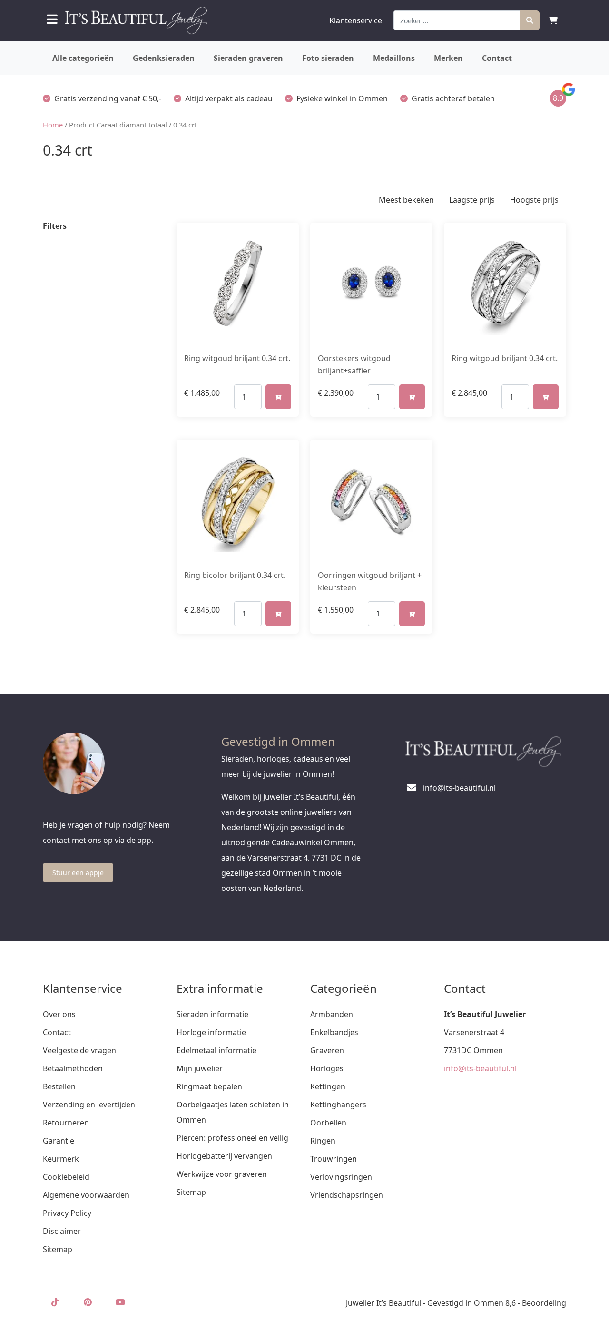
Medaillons (394, 58)
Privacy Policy (67, 1213)
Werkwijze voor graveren (222, 1174)
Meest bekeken (406, 200)
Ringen (322, 1140)
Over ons (59, 1014)
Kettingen (327, 1086)
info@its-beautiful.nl (480, 1068)
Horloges (327, 1068)
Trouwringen (333, 1159)
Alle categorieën (83, 58)
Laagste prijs (472, 200)
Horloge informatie (211, 1032)
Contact (497, 58)
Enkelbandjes (334, 1032)
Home (53, 124)
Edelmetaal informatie (216, 1050)
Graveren (327, 1050)
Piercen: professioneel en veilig (232, 1138)
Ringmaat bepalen (209, 1086)
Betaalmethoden (73, 1068)
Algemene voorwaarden (86, 1195)
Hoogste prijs (534, 200)
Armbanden (331, 1014)
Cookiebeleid (66, 1177)
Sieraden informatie (212, 1014)
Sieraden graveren (248, 58)
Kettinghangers (338, 1104)
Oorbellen (328, 1122)
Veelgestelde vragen (79, 1050)
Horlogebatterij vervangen (224, 1156)
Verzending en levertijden (89, 1104)
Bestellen (59, 1086)
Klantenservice (355, 20)
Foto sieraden (328, 58)
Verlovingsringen (341, 1177)
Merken (448, 58)
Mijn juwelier (200, 1068)
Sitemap (57, 1249)
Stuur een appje (78, 872)
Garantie (58, 1140)
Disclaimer (62, 1231)
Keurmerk (61, 1159)
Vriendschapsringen (346, 1195)
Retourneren (66, 1122)
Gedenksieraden (164, 58)
